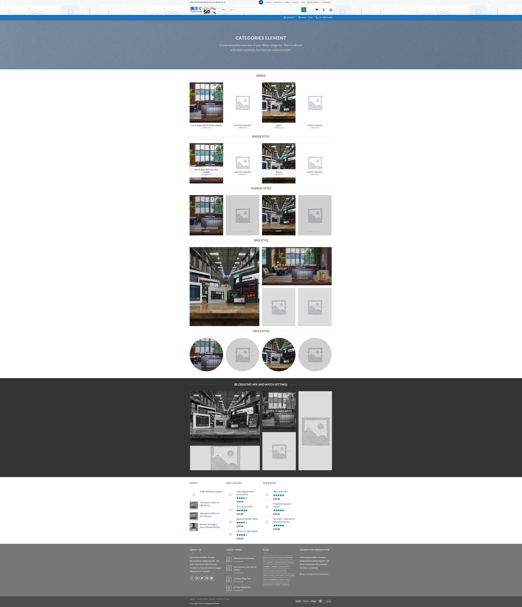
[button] (261, 2)
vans (288, 580)
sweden (273, 580)
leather (275, 566)
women (285, 584)
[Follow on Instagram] (197, 578)
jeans (291, 562)
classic (271, 557)
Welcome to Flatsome (243, 558)
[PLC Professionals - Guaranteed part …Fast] (203, 10)
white (278, 584)
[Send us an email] (207, 578)
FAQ (303, 2)
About (268, 2)
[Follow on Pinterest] (211, 578)
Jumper (267, 566)
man (265, 571)
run (287, 575)
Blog (287, 2)
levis (287, 566)
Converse (280, 557)
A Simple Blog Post (242, 578)
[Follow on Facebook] (192, 578)
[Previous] (190, 108)
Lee (281, 566)
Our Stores (278, 2)
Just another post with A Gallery (244, 568)
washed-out (268, 584)
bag (265, 557)
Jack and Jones (281, 562)
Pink (284, 571)
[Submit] (303, 9)
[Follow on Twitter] (202, 578)
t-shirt (281, 580)
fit (264, 562)
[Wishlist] (317, 10)
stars (266, 580)
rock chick (279, 575)
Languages (326, 2)
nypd (272, 571)
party (278, 571)
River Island (268, 575)
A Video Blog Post (241, 587)
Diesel (289, 557)
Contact (295, 2)
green (270, 562)
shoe (292, 575)
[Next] (332, 108)
